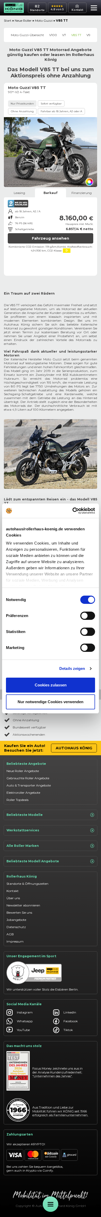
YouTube (23, 1030)
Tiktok (68, 1030)
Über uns (13, 898)
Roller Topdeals (17, 800)
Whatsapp (25, 1021)
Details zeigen (72, 668)
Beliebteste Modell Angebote (32, 861)
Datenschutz (16, 927)
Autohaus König (74, 748)
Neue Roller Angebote (22, 771)
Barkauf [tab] (50, 193)
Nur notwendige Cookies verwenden (50, 702)
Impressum (15, 941)
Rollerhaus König (21, 876)
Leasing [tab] (19, 193)
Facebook (70, 1021)
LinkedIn (69, 1012)
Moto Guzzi (44, 20)
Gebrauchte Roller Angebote (27, 778)
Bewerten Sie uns (19, 912)
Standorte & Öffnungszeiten (27, 884)
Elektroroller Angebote (23, 792)
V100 (53, 35)
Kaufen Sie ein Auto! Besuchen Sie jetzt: (24, 748)
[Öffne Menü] (50, 1204)
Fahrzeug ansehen (50, 238)
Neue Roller (23, 20)
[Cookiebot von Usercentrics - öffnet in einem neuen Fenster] (72, 510)
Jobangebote (16, 920)
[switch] (87, 616)
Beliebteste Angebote (26, 764)
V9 (88, 35)
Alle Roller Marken (22, 846)
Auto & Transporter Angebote (28, 785)
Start (7, 20)
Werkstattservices (22, 830)
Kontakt (12, 891)
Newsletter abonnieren (23, 905)
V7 (64, 35)
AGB (10, 934)
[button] (92, 8)
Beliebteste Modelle (24, 815)
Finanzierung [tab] (81, 193)
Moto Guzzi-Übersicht (27, 35)
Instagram (25, 1012)
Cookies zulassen (51, 685)
